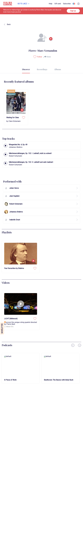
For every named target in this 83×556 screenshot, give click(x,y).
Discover (26, 69)
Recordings (42, 69)
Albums (57, 69)
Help (50, 4)
